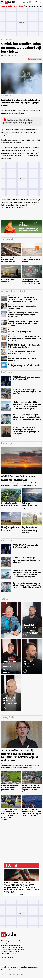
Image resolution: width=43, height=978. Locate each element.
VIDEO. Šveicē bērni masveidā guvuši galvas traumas (9, 788)
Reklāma (9, 967)
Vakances (21, 970)
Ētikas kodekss (13, 970)
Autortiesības (4, 970)
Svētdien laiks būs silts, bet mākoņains (9, 504)
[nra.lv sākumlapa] (10, 2)
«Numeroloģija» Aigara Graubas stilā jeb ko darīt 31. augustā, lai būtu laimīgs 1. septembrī (24, 323)
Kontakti (27, 970)
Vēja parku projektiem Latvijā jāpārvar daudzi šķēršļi (24, 359)
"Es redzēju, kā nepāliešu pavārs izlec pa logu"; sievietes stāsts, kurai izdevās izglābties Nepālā (26, 417)
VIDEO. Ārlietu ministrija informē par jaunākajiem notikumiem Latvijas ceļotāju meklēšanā (25, 430)
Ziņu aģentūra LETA (7, 55)
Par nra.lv (3, 967)
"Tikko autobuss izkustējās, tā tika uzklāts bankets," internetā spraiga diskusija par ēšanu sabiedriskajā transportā (26, 405)
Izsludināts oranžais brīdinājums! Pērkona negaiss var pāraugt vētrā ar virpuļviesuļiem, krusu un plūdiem (23, 299)
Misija (14, 967)
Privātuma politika (22, 967)
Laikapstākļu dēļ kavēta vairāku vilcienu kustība (8, 260)
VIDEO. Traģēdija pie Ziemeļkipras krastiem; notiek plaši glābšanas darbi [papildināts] (32, 812)
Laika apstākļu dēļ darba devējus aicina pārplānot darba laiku (31, 282)
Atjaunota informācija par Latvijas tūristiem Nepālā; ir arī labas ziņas (26, 391)
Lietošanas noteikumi (34, 967)
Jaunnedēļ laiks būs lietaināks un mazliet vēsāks (31, 260)
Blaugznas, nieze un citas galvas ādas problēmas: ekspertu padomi (23, 331)
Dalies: (13, 215)
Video (5, 598)
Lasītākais (6, 372)
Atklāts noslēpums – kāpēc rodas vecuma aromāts (22, 307)
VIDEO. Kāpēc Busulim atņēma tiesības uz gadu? (26, 378)
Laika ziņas (8, 40)
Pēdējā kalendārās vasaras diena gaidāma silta (18, 478)
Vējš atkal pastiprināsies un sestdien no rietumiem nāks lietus (31, 506)
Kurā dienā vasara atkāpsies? (8, 281)
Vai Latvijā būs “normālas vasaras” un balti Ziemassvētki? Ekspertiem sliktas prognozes (24, 338)
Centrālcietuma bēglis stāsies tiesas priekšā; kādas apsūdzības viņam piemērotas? (23, 315)
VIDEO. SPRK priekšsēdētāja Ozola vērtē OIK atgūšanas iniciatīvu (24, 346)
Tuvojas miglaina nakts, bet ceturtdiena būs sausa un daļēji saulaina (31, 530)
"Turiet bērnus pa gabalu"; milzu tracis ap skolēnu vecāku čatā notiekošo (24, 366)
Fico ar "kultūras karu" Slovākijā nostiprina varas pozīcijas (21, 353)
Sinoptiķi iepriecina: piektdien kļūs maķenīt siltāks (10, 529)
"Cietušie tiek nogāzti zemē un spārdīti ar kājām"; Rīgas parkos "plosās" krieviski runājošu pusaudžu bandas (10, 814)
